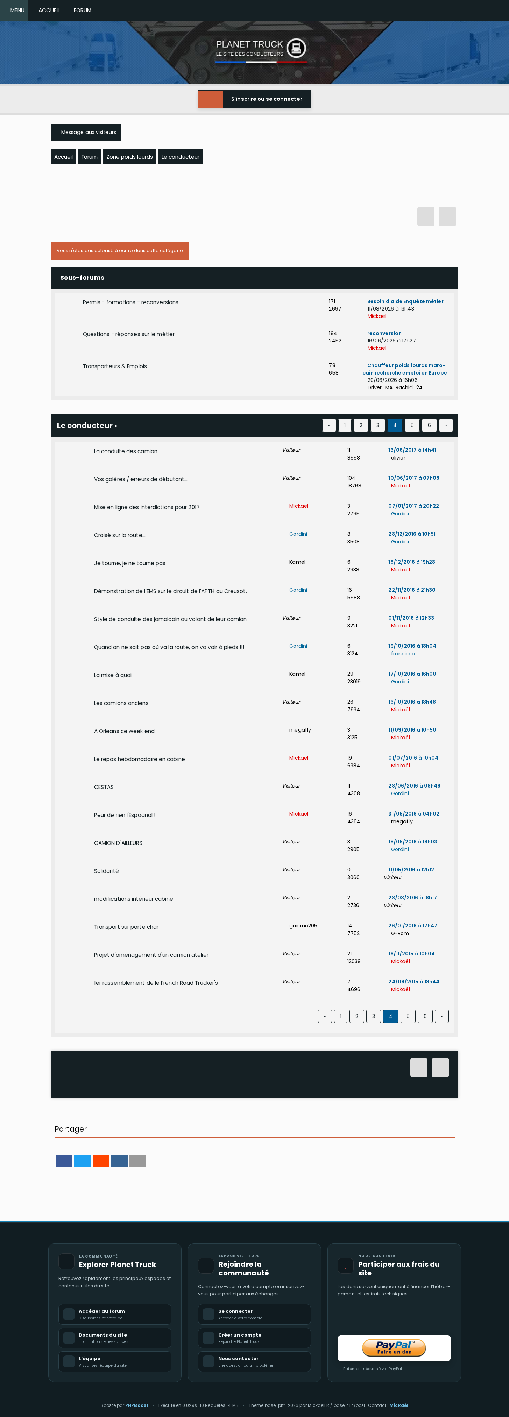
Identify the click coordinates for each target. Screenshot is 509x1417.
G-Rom (399, 933)
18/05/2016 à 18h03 (412, 841)
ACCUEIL (48, 10)
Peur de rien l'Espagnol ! (125, 815)
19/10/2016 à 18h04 (411, 645)
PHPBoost (136, 1405)
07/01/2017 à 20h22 (413, 506)
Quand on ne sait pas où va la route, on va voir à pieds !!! (169, 647)
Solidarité (106, 871)
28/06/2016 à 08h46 (413, 785)
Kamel (296, 561)
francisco (402, 653)
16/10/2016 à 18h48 (411, 701)
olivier (397, 457)
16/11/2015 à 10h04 (411, 953)
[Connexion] (425, 217)
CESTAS (104, 787)
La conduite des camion (125, 451)
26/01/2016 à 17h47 (412, 925)
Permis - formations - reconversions (131, 302)
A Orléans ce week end (124, 731)
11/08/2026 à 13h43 (390, 308)
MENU (16, 10)
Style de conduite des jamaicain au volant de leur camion (170, 619)
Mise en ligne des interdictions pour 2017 (147, 507)
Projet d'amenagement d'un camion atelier (151, 955)
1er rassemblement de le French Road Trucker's (156, 983)
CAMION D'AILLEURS (118, 843)
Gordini (399, 513)
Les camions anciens (121, 703)
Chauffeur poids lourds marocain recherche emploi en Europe (404, 369)
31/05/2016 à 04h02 (413, 813)
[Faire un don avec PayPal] (394, 1348)
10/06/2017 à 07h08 (413, 478)
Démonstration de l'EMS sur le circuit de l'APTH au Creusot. (170, 591)
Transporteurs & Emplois (115, 366)
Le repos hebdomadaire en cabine (139, 759)
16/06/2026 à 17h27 (391, 340)
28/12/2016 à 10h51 (411, 534)
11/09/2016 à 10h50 (411, 729)
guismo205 (302, 925)
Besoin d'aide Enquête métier (405, 301)
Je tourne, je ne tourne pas (130, 563)
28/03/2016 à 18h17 (412, 897)
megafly (299, 729)
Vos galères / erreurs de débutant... (141, 479)
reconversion (384, 333)
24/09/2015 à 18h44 (413, 981)
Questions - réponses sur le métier (129, 334)
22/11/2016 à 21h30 (411, 589)
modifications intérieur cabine (133, 899)
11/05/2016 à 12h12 (410, 869)
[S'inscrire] (447, 217)
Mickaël (376, 316)
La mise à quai (113, 675)
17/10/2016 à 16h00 (411, 673)
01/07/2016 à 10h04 (412, 757)
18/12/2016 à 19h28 (411, 561)
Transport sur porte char (126, 927)
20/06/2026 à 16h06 (392, 380)
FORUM (81, 10)
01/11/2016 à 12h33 (410, 617)
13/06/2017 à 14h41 (411, 450)
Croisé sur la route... (120, 535)
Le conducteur (84, 425)
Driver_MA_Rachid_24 (394, 387)
